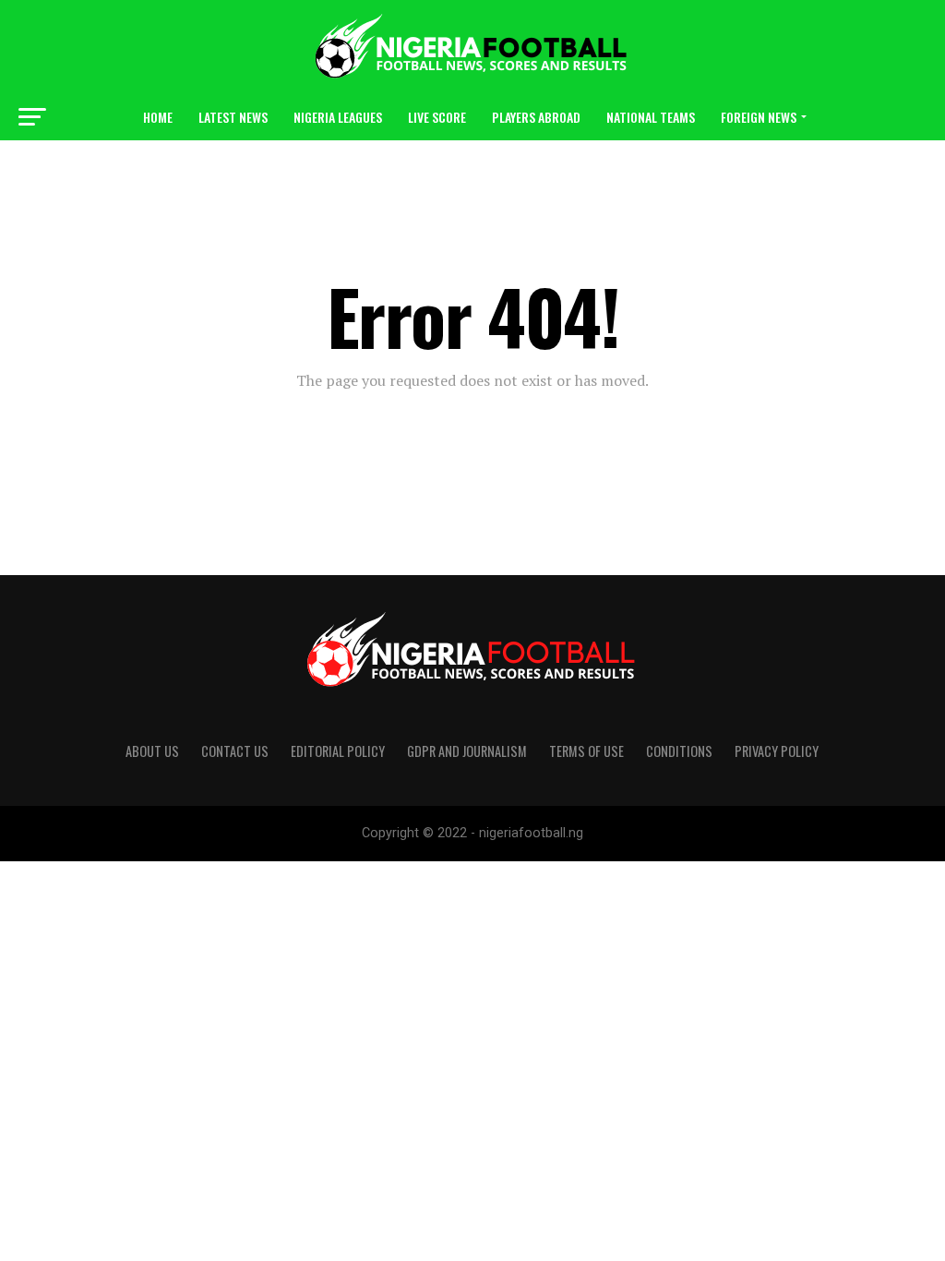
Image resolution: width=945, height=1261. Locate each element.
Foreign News (758, 116)
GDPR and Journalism (467, 751)
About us (152, 751)
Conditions (679, 751)
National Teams (650, 116)
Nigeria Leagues (337, 116)
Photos (540, 165)
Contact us (235, 751)
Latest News (233, 116)
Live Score (437, 116)
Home (158, 116)
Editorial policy (338, 751)
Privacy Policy (777, 751)
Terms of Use (586, 751)
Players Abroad (536, 116)
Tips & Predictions (438, 165)
